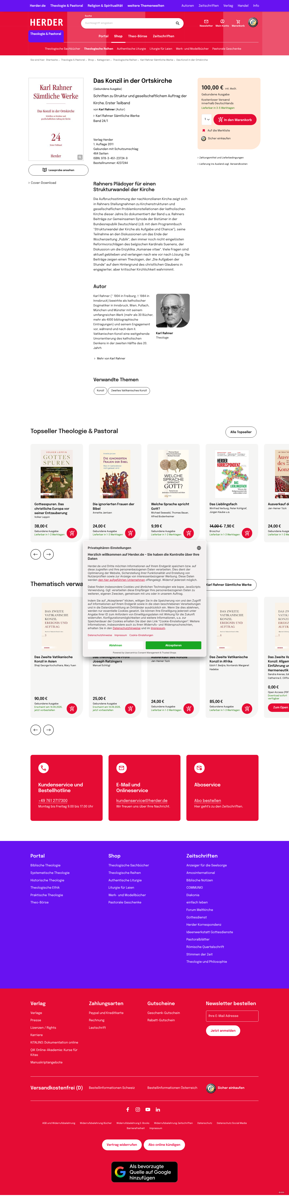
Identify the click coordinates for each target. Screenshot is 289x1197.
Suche (88, 16)
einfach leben (197, 902)
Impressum (155, 1128)
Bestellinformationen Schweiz (112, 1088)
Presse (35, 1020)
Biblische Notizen (199, 880)
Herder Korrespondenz (203, 924)
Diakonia (192, 895)
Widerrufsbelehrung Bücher (96, 1123)
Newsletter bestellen (231, 1003)
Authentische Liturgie (131, 49)
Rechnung (97, 1020)
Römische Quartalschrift (205, 947)
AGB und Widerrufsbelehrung (58, 1123)
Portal (104, 36)
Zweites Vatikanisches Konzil (129, 391)
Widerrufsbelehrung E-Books (132, 1123)
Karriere (36, 1035)
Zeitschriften (209, 5)
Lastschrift (97, 1028)
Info (256, 5)
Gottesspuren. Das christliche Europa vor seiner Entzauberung (51, 509)
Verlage (36, 1013)
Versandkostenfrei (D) (56, 1088)
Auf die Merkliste (219, 130)
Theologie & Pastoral (66, 5)
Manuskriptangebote (46, 1062)
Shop (118, 36)
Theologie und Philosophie (206, 962)
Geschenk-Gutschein (163, 1013)
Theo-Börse (137, 36)
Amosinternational (200, 873)
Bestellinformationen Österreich (172, 1088)
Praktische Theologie (46, 895)
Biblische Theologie (45, 865)
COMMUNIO (194, 887)
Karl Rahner (107, 109)
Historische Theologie (47, 880)
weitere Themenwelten (146, 5)
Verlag (228, 5)
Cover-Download (43, 183)
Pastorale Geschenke (227, 49)
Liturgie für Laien (161, 49)
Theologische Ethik (45, 887)
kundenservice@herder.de (142, 801)
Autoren (187, 5)
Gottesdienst (196, 917)
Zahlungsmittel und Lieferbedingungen (221, 158)
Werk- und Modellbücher (192, 49)
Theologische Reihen (98, 49)
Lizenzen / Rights (43, 1028)
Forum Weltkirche (199, 910)
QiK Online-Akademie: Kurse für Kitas (53, 1052)
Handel (243, 5)
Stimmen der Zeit (199, 954)
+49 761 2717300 (52, 801)
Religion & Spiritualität (105, 5)
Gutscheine (161, 1003)
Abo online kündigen (164, 1145)
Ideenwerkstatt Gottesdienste (209, 932)
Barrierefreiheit (136, 1128)
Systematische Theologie (50, 873)
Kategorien (103, 60)
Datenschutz (204, 1123)
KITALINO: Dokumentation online (54, 1042)
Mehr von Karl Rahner (111, 358)
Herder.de (38, 5)
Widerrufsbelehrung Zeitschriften (173, 1123)
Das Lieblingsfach (223, 504)
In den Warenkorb (238, 120)
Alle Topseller (241, 432)
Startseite (52, 60)
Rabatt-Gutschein (161, 1020)
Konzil (100, 391)
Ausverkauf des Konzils (169, 657)
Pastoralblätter (198, 939)
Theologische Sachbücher (62, 49)
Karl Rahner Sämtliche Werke (156, 60)
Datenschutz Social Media (232, 1123)
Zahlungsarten (106, 1003)
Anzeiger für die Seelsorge (206, 865)
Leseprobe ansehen (61, 170)
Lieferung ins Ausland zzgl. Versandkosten (223, 164)
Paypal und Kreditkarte (106, 1013)
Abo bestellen (207, 801)
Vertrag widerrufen (122, 1145)
